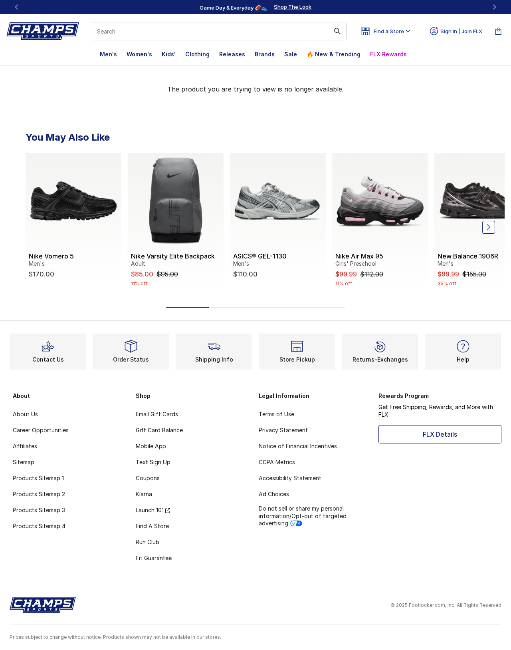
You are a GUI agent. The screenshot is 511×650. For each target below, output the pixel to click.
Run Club (147, 542)
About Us (25, 414)
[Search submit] (337, 31)
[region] (255, 7)
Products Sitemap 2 (39, 494)
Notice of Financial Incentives (298, 446)
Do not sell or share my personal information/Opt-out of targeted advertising (303, 515)
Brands (265, 54)
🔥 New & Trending (333, 54)
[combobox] (219, 31)
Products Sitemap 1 (38, 478)
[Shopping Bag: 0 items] (498, 31)
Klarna (144, 494)
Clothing (197, 54)
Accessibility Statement (290, 478)
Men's (108, 54)
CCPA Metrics (277, 462)
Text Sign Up (153, 462)
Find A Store (152, 526)
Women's (139, 54)
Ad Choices (274, 494)
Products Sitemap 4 (39, 526)
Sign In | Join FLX (461, 31)
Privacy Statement (283, 430)
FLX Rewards (388, 54)
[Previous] (17, 7)
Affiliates (25, 446)
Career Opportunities (41, 430)
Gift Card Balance (159, 430)
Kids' (169, 54)
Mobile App (151, 446)
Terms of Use (276, 414)
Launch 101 (150, 510)
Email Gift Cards (157, 414)
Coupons (148, 478)
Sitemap (23, 462)
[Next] (494, 7)
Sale (290, 54)
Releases (232, 54)
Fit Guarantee (154, 558)
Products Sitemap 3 (39, 510)
